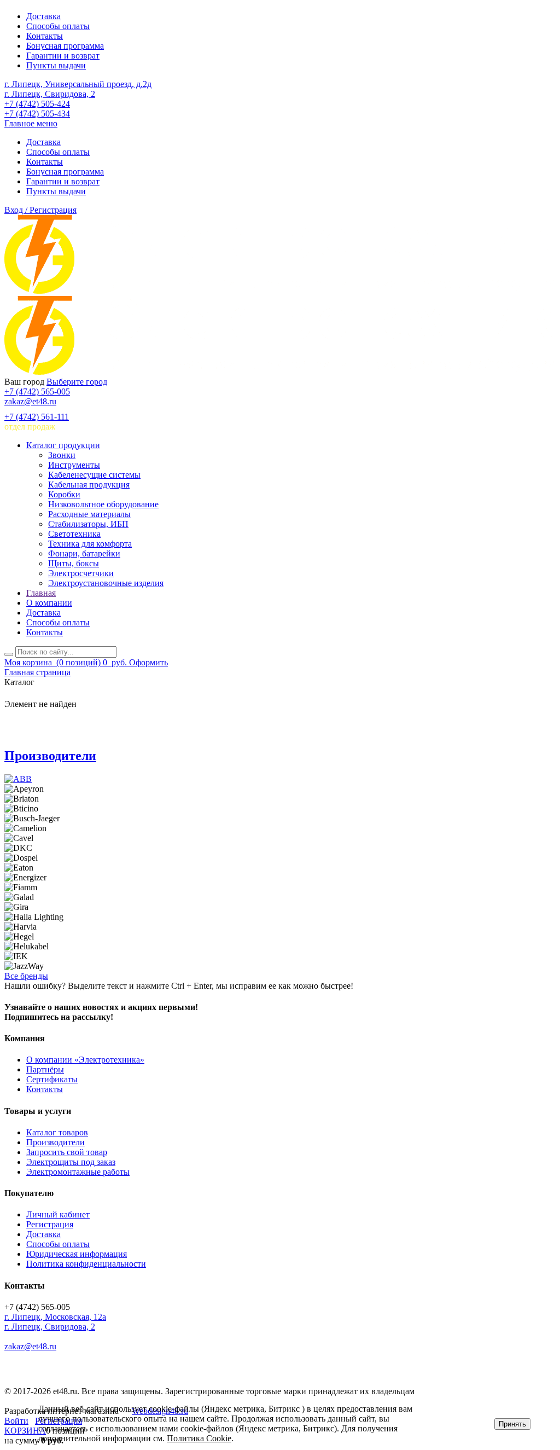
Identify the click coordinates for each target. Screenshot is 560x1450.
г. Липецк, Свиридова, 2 (49, 93)
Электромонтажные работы (78, 1171)
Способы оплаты (58, 26)
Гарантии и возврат (63, 55)
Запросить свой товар (66, 1152)
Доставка (43, 16)
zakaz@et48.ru (30, 401)
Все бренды (26, 976)
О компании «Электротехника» (85, 1059)
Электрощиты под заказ (70, 1162)
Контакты (44, 35)
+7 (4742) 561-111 (36, 416)
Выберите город (76, 381)
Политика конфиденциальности (86, 1263)
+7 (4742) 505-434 (37, 113)
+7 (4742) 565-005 (37, 391)
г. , (55, 1316)
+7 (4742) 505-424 (37, 103)
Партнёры (45, 1069)
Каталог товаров (57, 1132)
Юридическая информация (76, 1253)
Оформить (148, 662)
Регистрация (49, 1224)
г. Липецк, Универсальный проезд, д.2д (77, 84)
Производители (50, 756)
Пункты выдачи (56, 65)
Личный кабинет (58, 1214)
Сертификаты (52, 1079)
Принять (512, 1424)
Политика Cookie (199, 1438)
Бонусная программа (65, 45)
